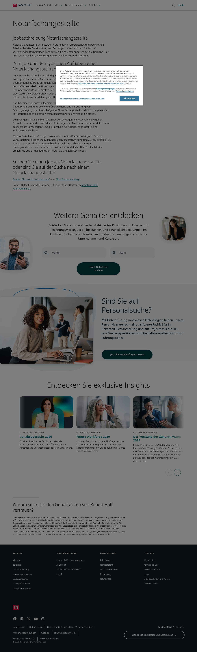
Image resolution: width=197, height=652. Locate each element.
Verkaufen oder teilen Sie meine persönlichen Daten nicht (101, 84)
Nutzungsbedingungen (105, 89)
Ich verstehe (129, 98)
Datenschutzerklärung (125, 91)
